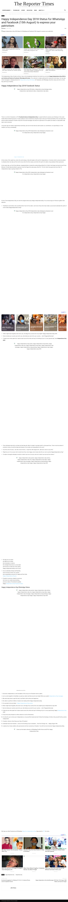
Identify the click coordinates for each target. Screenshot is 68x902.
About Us (41, 10)
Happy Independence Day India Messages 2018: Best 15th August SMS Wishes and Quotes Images (51, 881)
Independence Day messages (56, 696)
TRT (44, 831)
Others (6, 13)
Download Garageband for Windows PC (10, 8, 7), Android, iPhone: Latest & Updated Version (15, 881)
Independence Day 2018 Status (27, 79)
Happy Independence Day (9, 874)
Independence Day (61, 710)
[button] (65, 10)
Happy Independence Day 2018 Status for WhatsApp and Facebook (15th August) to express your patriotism (33, 22)
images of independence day (19, 156)
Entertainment (6, 10)
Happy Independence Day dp (9, 576)
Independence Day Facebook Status (14, 583)
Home (2, 13)
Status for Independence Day (29, 831)
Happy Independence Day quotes (25, 703)
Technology (16, 10)
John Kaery (3, 28)
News (35, 10)
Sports (23, 10)
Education (29, 10)
